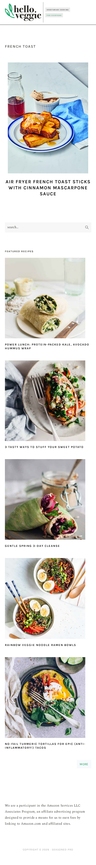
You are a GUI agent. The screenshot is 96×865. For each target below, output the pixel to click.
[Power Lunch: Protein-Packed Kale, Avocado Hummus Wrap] (48, 299)
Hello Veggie (37, 12)
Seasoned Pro (62, 849)
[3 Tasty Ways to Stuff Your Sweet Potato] (48, 401)
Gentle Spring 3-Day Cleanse (32, 546)
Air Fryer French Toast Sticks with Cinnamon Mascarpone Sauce (48, 188)
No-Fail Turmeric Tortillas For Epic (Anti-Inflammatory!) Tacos (45, 745)
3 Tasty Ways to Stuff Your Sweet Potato (44, 447)
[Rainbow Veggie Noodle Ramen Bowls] (48, 599)
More (84, 764)
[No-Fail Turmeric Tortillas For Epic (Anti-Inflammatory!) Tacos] (48, 698)
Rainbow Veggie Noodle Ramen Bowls (40, 645)
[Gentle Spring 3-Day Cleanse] (48, 500)
